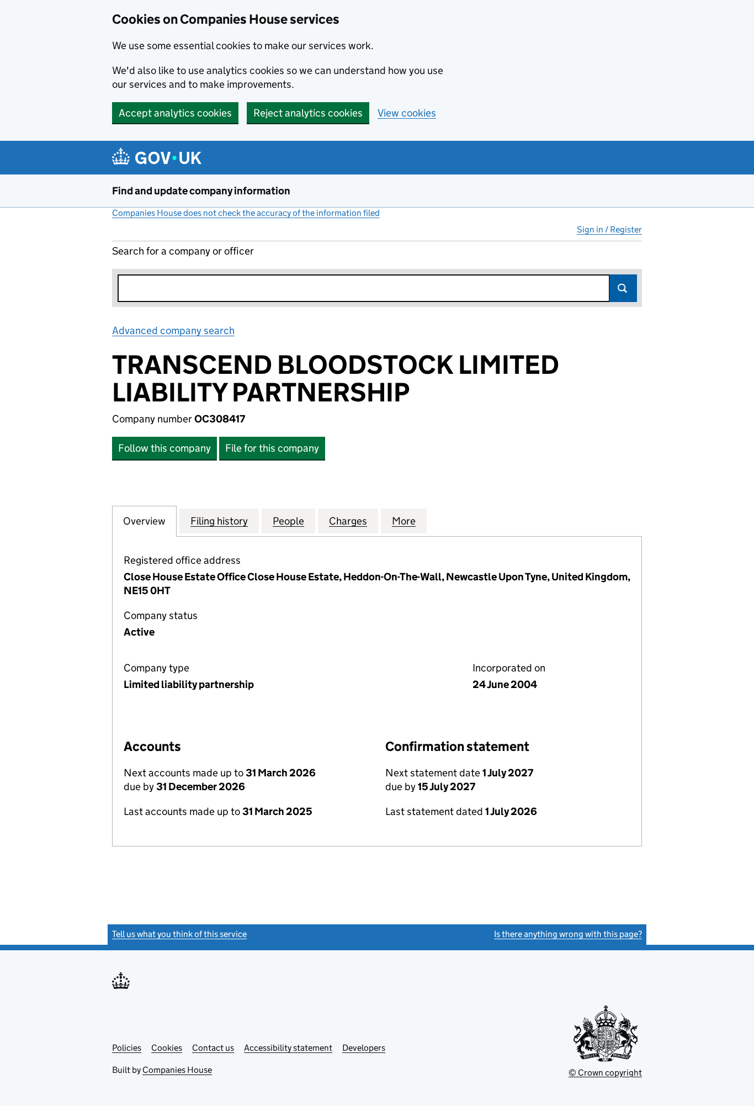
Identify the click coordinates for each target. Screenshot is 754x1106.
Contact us (213, 1048)
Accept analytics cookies (175, 113)
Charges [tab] (348, 521)
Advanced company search (173, 330)
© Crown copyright (605, 1072)
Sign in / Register (609, 229)
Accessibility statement (288, 1048)
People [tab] (288, 521)
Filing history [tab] (219, 521)
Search (623, 288)
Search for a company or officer (183, 251)
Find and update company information (201, 190)
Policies (126, 1048)
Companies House (177, 1070)
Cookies (166, 1048)
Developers (363, 1048)
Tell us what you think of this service (179, 934)
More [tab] (404, 521)
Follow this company (164, 448)
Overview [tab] (144, 521)
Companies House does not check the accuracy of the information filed (246, 213)
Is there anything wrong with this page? (568, 934)
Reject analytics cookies (308, 113)
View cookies (407, 113)
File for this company (272, 448)
